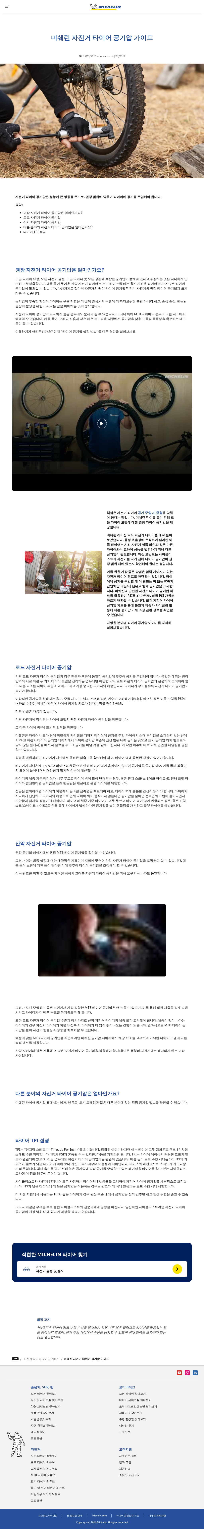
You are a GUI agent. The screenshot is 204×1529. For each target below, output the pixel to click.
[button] (102, 1269)
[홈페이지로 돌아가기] (106, 6)
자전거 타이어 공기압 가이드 (42, 1359)
